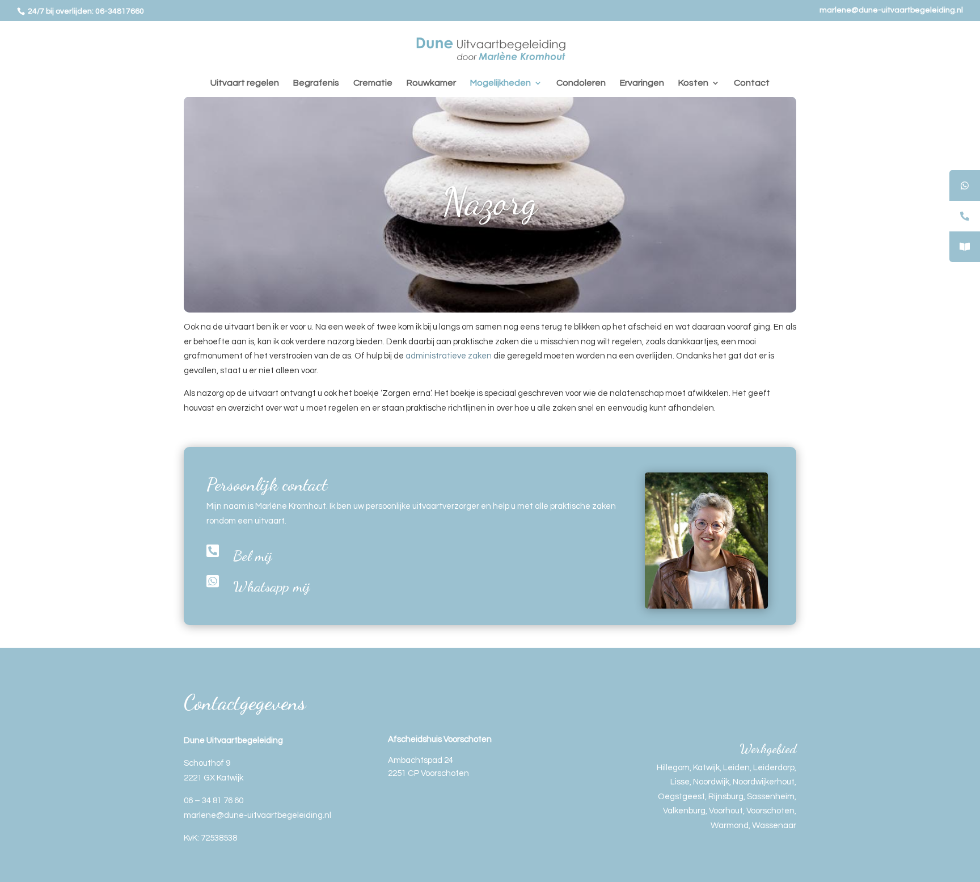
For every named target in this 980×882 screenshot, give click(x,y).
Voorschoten (770, 811)
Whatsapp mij (271, 586)
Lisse (680, 782)
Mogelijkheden (500, 83)
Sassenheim (771, 796)
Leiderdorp (774, 767)
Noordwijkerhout (764, 782)
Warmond (730, 825)
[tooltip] (964, 185)
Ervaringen (642, 83)
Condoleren (581, 83)
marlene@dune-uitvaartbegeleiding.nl (891, 10)
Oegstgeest (681, 796)
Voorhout (726, 811)
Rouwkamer (431, 83)
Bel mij (252, 555)
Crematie (372, 83)
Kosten (693, 83)
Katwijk (706, 767)
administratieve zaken (448, 356)
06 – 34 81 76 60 (213, 800)
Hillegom (673, 767)
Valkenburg (684, 811)
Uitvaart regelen (244, 83)
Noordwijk (711, 782)
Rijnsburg (726, 796)
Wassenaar (774, 825)
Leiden (736, 767)
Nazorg (490, 202)
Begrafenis (316, 83)
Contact (752, 83)
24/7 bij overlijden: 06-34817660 (85, 11)
